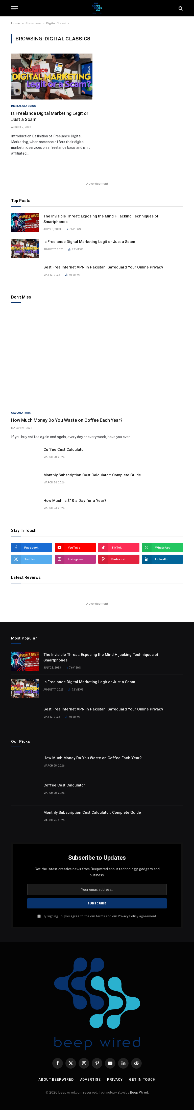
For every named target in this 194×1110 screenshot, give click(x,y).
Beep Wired (139, 1092)
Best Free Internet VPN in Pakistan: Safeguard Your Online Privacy (103, 267)
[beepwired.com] (97, 8)
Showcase (33, 23)
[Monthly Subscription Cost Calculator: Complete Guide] (25, 481)
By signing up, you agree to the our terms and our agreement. (99, 916)
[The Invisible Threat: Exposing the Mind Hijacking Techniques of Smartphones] (25, 222)
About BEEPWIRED (56, 1079)
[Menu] (14, 8)
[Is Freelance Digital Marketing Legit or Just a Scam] (51, 76)
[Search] (180, 8)
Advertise (90, 1079)
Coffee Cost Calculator (64, 449)
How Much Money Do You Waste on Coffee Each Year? (67, 420)
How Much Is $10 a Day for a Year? (74, 500)
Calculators (21, 412)
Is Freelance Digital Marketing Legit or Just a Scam (49, 116)
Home (15, 23)
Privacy (115, 1079)
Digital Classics (23, 106)
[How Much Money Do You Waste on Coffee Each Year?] (97, 358)
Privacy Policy (128, 916)
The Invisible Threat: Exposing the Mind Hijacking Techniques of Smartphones (101, 219)
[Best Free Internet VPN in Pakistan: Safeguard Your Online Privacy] (25, 273)
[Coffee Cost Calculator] (25, 456)
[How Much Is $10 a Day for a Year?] (25, 507)
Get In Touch (142, 1079)
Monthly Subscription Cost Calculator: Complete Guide (92, 475)
